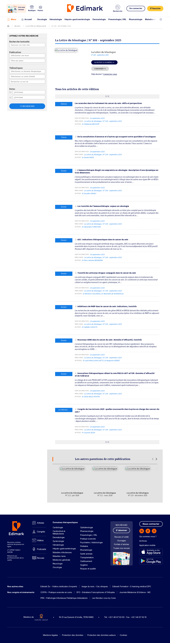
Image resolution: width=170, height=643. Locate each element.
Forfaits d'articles (121, 544)
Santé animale (86, 554)
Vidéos (40, 540)
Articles (40, 522)
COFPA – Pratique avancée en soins (56, 592)
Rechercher (28, 106)
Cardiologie (58, 527)
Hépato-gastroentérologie (77, 19)
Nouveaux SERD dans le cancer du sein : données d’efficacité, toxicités (109, 339)
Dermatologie (99, 19)
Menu (13, 19)
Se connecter (135, 8)
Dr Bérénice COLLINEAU (92, 293)
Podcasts (41, 549)
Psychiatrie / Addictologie (91, 542)
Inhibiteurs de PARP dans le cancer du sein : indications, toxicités (107, 306)
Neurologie (58, 563)
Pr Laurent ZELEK (88, 432)
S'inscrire (155, 8)
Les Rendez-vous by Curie (104, 598)
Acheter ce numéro (103, 62)
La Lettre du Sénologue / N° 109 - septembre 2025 (103, 121)
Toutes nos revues (121, 548)
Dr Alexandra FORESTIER (91, 227)
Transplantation (87, 557)
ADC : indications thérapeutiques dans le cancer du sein (102, 239)
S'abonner (99, 69)
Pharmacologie (86, 531)
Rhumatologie (135, 19)
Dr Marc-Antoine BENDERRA (92, 260)
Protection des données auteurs (101, 635)
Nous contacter (151, 524)
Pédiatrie (84, 546)
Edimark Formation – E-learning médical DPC (131, 586)
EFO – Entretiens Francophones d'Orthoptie (96, 592)
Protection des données (72, 635)
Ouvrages (121, 540)
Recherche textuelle (19, 42)
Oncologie (42, 19)
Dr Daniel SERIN (88, 157)
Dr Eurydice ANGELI (89, 193)
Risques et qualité (88, 568)
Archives (143, 541)
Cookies (123, 635)
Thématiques (16, 68)
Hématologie (56, 19)
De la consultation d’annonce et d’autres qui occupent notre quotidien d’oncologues (116, 136)
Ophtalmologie (86, 527)
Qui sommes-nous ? (147, 536)
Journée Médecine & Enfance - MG (134, 592)
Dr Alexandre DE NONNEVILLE (112, 293)
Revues (17, 26)
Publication (15, 52)
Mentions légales (50, 635)
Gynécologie (58, 541)
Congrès (41, 531)
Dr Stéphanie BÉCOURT (90, 124)
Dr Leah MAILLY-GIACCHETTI (93, 360)
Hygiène (84, 565)
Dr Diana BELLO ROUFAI (91, 396)
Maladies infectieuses (155, 19)
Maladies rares (59, 556)
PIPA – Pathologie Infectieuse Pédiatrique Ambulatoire (64, 598)
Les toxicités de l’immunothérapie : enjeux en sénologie (103, 206)
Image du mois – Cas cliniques (95, 586)
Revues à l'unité (121, 537)
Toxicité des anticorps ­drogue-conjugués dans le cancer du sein (106, 273)
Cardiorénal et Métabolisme (59, 532)
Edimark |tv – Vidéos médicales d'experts (59, 586)
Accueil (28, 19)
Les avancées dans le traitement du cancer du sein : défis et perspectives (108, 103)
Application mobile (147, 545)
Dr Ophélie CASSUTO (89, 327)
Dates (12, 89)
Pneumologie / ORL (117, 19)
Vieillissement (86, 561)
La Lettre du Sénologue (36, 26)
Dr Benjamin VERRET (112, 360)
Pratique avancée (88, 539)
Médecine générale (61, 560)
